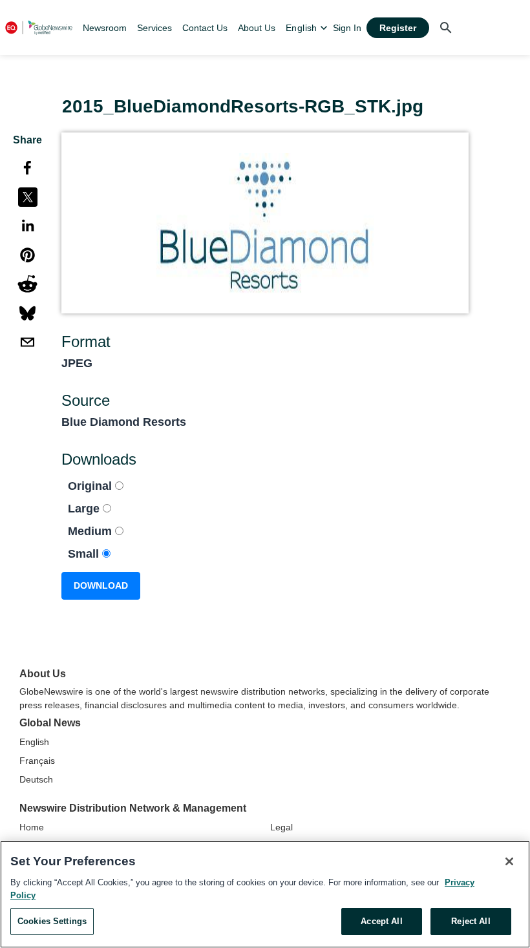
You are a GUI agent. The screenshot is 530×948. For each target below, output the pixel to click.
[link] (105, 28)
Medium (91, 531)
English (34, 742)
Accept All (381, 921)
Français (37, 760)
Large (85, 508)
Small (85, 553)
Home (31, 827)
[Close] (509, 861)
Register (397, 28)
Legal (281, 827)
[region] (265, 894)
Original (91, 485)
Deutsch (36, 779)
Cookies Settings (52, 921)
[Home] (38, 27)
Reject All (470, 921)
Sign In (347, 28)
